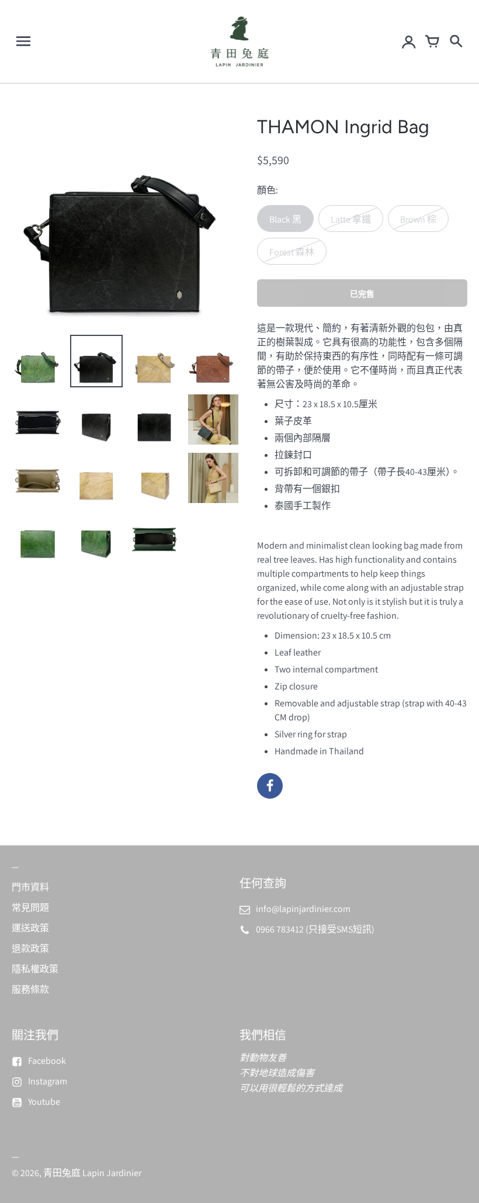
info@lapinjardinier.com (303, 909)
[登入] (409, 41)
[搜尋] (455, 41)
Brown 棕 (418, 219)
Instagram (47, 1081)
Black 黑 (285, 219)
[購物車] (432, 41)
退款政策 (30, 948)
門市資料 (30, 887)
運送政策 (30, 928)
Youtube (44, 1101)
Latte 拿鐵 (351, 219)
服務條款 (30, 989)
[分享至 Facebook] (270, 786)
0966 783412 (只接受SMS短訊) (315, 929)
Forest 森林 (291, 252)
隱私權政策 (35, 969)
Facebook (47, 1061)
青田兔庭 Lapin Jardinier (92, 1173)
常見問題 (30, 908)
